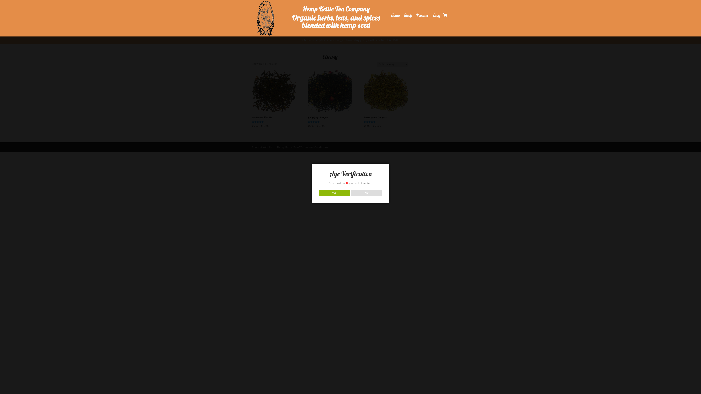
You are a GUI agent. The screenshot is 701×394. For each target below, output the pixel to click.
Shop (408, 15)
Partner (422, 15)
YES (334, 192)
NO (367, 192)
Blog (436, 15)
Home (395, 15)
